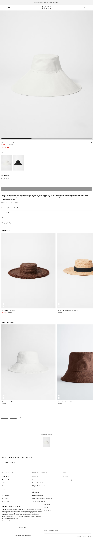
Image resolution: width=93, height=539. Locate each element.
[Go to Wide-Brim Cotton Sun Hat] (46, 442)
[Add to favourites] (91, 143)
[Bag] (90, 7)
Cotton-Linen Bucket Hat (65, 401)
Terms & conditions (38, 501)
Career (4, 486)
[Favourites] (84, 7)
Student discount (37, 495)
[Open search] (9, 7)
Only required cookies (23, 531)
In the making (67, 480)
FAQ (33, 489)
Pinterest (7, 498)
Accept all (22, 527)
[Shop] (3, 7)
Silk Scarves (4, 418)
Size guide (4, 184)
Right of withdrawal (38, 486)
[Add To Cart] (3, 304)
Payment (35, 476)
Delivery (35, 480)
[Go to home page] (46, 7)
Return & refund (37, 483)
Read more (5, 520)
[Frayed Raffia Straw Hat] (28, 270)
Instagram (7, 495)
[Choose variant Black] (18, 163)
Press (3, 489)
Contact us (5, 476)
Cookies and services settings (23, 535)
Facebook (7, 501)
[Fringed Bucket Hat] (28, 362)
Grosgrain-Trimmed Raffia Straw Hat (68, 310)
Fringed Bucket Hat (7, 401)
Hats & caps (13, 418)
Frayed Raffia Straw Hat (9, 310)
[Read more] (46, 2)
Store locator (6, 480)
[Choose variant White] (6, 163)
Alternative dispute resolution (42, 498)
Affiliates (5, 483)
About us (65, 476)
